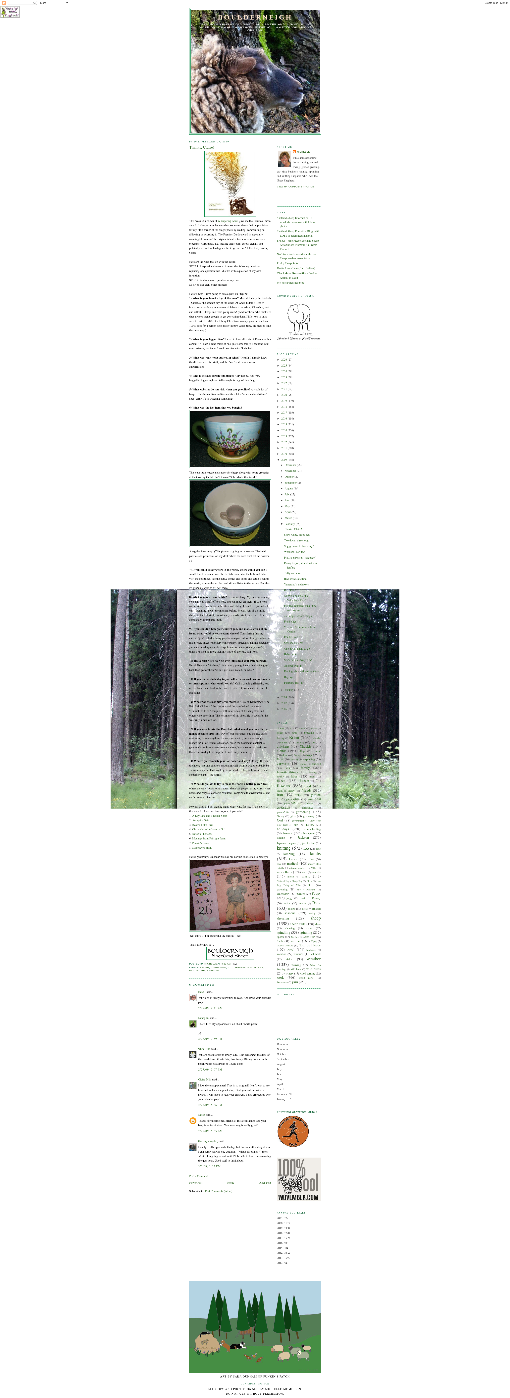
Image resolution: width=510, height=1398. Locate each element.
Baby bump (290, 654)
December (291, 465)
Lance (293, 859)
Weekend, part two (294, 552)
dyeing (294, 759)
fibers (312, 776)
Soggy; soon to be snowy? (299, 546)
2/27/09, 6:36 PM (210, 1105)
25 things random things (298, 616)
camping (299, 742)
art (290, 728)
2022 (284, 383)
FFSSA (280, 776)
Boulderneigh (255, 17)
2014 (284, 430)
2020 (284, 395)
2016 (284, 418)
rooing (291, 909)
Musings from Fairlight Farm (209, 838)
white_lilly (204, 1049)
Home (230, 1182)
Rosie (305, 909)
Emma (303, 764)
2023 (284, 377)
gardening (218, 967)
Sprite (294, 937)
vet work (316, 954)
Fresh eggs (290, 621)
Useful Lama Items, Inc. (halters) (296, 268)
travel (290, 949)
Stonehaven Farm (202, 847)
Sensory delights (293, 643)
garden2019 (292, 799)
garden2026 (282, 812)
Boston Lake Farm (202, 825)
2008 (284, 697)
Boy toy (288, 677)
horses (240, 967)
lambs (315, 853)
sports (280, 937)
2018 (284, 407)
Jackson (303, 837)
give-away (309, 816)
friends (306, 790)
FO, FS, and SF (293, 637)
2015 (284, 424)
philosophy (197, 970)
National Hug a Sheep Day (289, 880)
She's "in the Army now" (298, 660)
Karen (201, 1115)
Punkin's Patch (200, 843)
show (318, 924)
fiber (294, 776)
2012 (284, 442)
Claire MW (204, 1079)
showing (290, 928)
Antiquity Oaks (201, 820)
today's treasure (285, 945)
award (204, 967)
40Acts (280, 728)
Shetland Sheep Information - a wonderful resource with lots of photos (296, 222)
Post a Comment (198, 1176)
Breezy (280, 738)
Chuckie (306, 746)
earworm (283, 763)
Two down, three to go (296, 540)
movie (290, 876)
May (288, 506)
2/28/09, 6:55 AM (210, 1131)
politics (300, 893)
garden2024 (283, 807)
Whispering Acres (228, 221)
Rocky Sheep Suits (287, 263)
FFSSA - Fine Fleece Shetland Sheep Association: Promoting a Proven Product (298, 245)
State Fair (309, 937)
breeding (309, 732)
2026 (284, 359)
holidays (283, 828)
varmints (298, 954)
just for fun (308, 843)
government (298, 820)
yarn (295, 981)
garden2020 (314, 799)
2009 (284, 460)
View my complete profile (295, 186)
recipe (286, 903)
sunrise (295, 941)
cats (313, 742)
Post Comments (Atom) (218, 1191)
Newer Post (195, 1182)
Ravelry (316, 898)
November (291, 471)
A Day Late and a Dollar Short (209, 816)
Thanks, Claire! (293, 529)
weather (314, 959)
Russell (316, 909)
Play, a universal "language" (300, 557)
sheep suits (298, 924)
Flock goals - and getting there (301, 671)
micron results (296, 868)
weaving (296, 965)
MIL (313, 868)
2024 (284, 371)
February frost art (294, 682)
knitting (283, 848)
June (288, 500)
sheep (316, 918)
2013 (284, 436)
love (279, 864)
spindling (283, 932)
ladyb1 (202, 992)
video (289, 959)
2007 (284, 703)
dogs (308, 755)
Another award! (293, 666)
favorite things (287, 772)
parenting (282, 889)
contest (317, 751)
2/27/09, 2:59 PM (210, 1039)
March (289, 518)
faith (287, 768)
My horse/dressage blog (290, 282)
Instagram (309, 833)
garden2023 (310, 803)
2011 (284, 448)
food (308, 786)
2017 (284, 412)
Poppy (316, 893)
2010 (284, 454)
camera (284, 742)
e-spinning (309, 759)
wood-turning (307, 973)
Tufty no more (292, 573)
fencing (313, 772)
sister (309, 928)
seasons (289, 913)
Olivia (309, 880)
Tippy (314, 941)
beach (280, 732)
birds (294, 732)
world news (306, 977)
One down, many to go (297, 648)
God (230, 967)
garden (316, 794)
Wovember (282, 982)
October (289, 476)
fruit (280, 794)
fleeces (305, 780)
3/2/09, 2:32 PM (209, 1166)
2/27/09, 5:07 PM (210, 1069)
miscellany (255, 967)
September (291, 482)
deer (284, 755)
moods (316, 872)
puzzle (303, 898)
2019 (284, 401)
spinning (213, 970)
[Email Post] (235, 964)
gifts (293, 816)
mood (304, 872)
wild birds (295, 969)
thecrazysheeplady (208, 1141)
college (301, 751)
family (305, 767)
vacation (281, 954)
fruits (298, 795)
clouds (281, 750)
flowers (283, 785)
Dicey (297, 755)
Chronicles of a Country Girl (208, 829)
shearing (283, 918)
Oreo (310, 885)
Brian (294, 737)
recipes (302, 903)
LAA (306, 848)
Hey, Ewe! (290, 590)
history (310, 824)
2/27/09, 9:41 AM (210, 1008)
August (289, 488)
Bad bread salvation (295, 579)
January (289, 690)
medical (292, 863)
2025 (284, 365)
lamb (318, 848)
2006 (284, 709)
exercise (316, 764)
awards (314, 728)
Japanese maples (286, 843)
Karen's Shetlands (202, 834)
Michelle (303, 152)
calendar (316, 738)
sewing (312, 913)
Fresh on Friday (285, 790)
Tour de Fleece (310, 945)
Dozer (280, 759)
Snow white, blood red (297, 534)
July (287, 494)
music (306, 876)
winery (289, 973)
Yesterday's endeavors (296, 584)
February (290, 524)
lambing (289, 853)
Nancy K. (203, 1018)
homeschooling (312, 829)
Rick (316, 903)
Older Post (265, 1182)
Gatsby (280, 816)
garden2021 (290, 803)
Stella (280, 941)
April (288, 512)
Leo (312, 859)
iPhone (281, 837)
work (280, 977)
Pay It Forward (306, 889)
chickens (283, 746)
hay (296, 824)
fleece (281, 780)
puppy (289, 898)
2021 (284, 389)
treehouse (311, 950)
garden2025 (307, 807)
